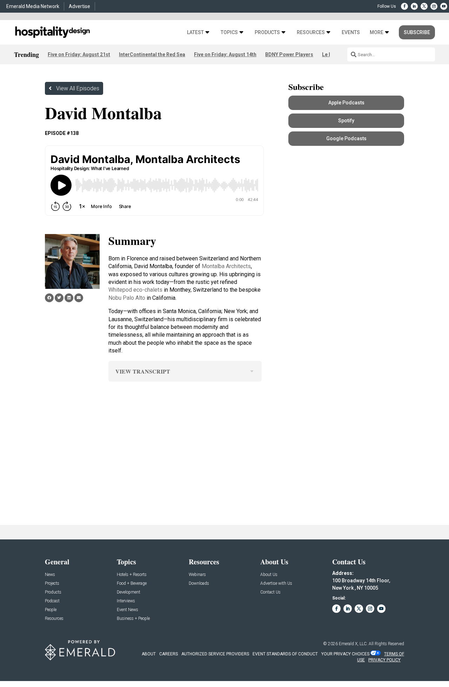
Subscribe (417, 32)
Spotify (346, 120)
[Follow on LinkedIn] (414, 6)
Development (128, 592)
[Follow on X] (424, 6)
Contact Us (270, 592)
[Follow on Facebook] (404, 6)
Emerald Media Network (32, 6)
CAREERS (168, 654)
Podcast (52, 601)
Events (351, 32)
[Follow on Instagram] (433, 6)
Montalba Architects (226, 266)
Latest (195, 32)
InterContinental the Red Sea (152, 54)
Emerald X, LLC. (353, 643)
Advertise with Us (276, 583)
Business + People (133, 618)
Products (267, 32)
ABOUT (149, 654)
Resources (311, 32)
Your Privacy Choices (345, 654)
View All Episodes (77, 88)
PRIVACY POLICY (384, 659)
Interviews (126, 601)
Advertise (79, 6)
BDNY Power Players (289, 54)
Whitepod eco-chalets (135, 289)
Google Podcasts (346, 138)
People (50, 610)
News (50, 574)
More (376, 32)
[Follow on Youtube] (443, 6)
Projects (52, 583)
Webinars (197, 574)
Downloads (199, 583)
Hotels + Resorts (132, 574)
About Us (268, 574)
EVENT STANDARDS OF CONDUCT (285, 654)
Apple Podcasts (346, 102)
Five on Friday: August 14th (225, 54)
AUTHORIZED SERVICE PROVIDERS (215, 654)
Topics (229, 32)
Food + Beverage (132, 583)
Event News (127, 610)
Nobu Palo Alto (126, 297)
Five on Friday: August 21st (79, 54)
